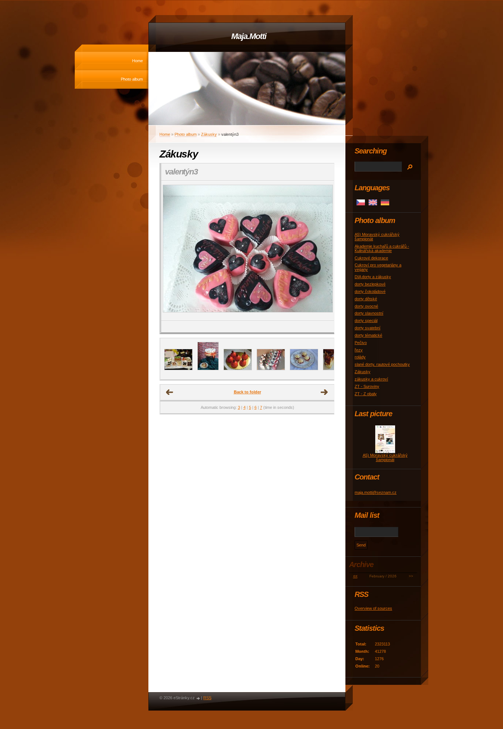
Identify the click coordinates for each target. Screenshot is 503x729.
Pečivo (361, 342)
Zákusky (209, 134)
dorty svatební (367, 328)
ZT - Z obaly (366, 394)
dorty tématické (368, 335)
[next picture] (322, 251)
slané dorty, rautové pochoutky (382, 364)
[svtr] (208, 369)
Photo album (132, 79)
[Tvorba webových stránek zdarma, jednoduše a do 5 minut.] (198, 698)
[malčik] (238, 369)
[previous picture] (173, 251)
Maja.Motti (248, 36)
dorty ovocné (366, 306)
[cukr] (178, 369)
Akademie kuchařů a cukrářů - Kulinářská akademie (382, 248)
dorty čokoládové (370, 291)
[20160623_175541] (304, 369)
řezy (359, 350)
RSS (207, 698)
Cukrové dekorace (371, 258)
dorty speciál (366, 320)
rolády (360, 357)
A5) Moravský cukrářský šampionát (385, 457)
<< (355, 576)
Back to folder (247, 392)
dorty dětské (366, 299)
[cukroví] (271, 369)
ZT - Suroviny (367, 386)
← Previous (169, 392)
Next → (324, 392)
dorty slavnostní (369, 313)
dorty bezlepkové (370, 284)
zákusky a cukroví (371, 379)
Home (137, 61)
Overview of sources (373, 608)
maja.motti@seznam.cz (376, 492)
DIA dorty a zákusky (373, 277)
